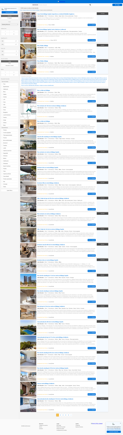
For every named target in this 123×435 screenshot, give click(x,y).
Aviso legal (59, 425)
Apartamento (6, 86)
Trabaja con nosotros (43, 425)
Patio (4, 171)
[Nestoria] (61, 1)
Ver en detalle (91, 24)
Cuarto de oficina (7, 173)
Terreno (5, 117)
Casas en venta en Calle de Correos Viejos (47, 77)
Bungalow (5, 112)
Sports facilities (6, 166)
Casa (4, 102)
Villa (4, 104)
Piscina (5, 137)
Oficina (4, 122)
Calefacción (6, 161)
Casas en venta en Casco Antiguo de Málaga (31, 10)
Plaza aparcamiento (7, 135)
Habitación (5, 89)
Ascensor (5, 143)
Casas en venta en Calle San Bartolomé (93, 82)
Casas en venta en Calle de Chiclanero (77, 82)
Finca (4, 109)
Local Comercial (6, 115)
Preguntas (78, 425)
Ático (4, 91)
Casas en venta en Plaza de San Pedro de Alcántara (58, 82)
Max (2, 44)
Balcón (4, 158)
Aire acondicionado (7, 140)
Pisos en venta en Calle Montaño (27, 85)
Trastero (5, 145)
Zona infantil (6, 176)
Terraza (5, 130)
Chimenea (5, 163)
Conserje (5, 184)
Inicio (21, 10)
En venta (9, 15)
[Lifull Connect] (96, 427)
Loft (4, 99)
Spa (4, 181)
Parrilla (4, 168)
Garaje (4, 120)
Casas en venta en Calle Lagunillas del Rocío (53, 80)
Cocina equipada (7, 132)
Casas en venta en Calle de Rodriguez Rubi (64, 77)
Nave (4, 125)
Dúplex (4, 94)
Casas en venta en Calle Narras (80, 77)
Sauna (4, 186)
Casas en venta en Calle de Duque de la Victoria (85, 79)
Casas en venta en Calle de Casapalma (40, 82)
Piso (4, 84)
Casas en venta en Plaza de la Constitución (30, 77)
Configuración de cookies (62, 430)
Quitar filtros (9, 190)
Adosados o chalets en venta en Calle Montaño (44, 85)
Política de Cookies (60, 428)
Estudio (5, 97)
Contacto (41, 428)
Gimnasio (5, 155)
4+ (13, 34)
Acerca (40, 426)
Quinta (4, 107)
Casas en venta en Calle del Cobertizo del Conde (92, 80)
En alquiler (10, 18)
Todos (9, 61)
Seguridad (5, 153)
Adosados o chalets (10, 65)
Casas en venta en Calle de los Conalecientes (45, 79)
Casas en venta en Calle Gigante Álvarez (95, 77)
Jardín (4, 148)
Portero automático (7, 179)
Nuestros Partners (79, 426)
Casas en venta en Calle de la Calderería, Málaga (34, 80)
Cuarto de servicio (7, 150)
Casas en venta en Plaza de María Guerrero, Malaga (65, 79)
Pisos (10, 63)
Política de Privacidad (61, 426)
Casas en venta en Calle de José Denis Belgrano (72, 80)
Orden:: (9, 21)
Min (2, 41)
